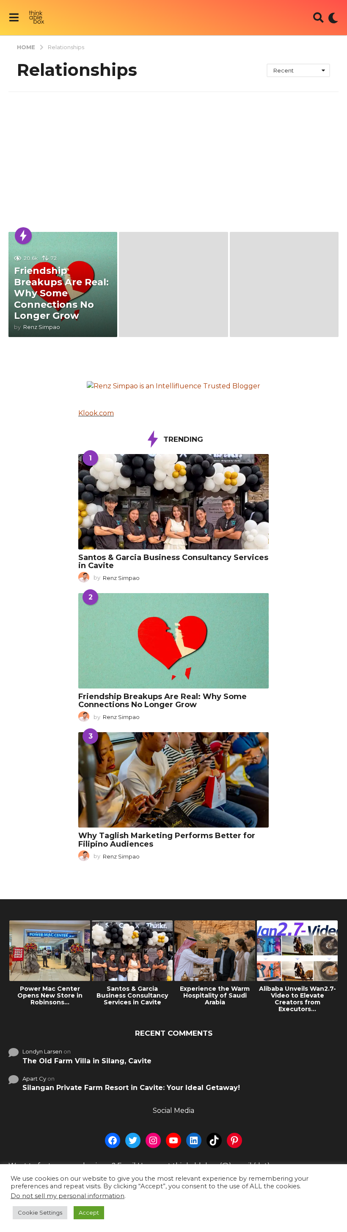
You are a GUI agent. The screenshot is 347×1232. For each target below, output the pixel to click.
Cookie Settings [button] (40, 1212)
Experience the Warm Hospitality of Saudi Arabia (215, 995)
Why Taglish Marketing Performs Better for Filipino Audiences (166, 839)
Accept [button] (89, 1212)
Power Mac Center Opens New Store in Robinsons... (50, 995)
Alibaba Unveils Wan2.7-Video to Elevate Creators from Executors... (297, 999)
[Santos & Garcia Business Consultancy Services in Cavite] (173, 501)
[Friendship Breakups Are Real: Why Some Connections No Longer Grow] (173, 640)
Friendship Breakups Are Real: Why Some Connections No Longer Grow (61, 293)
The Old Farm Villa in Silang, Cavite (86, 1061)
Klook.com (96, 413)
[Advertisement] (173, 155)
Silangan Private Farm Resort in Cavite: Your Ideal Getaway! (131, 1088)
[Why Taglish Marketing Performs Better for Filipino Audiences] (173, 780)
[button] (13, 17)
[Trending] (23, 235)
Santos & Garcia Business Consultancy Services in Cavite (173, 561)
